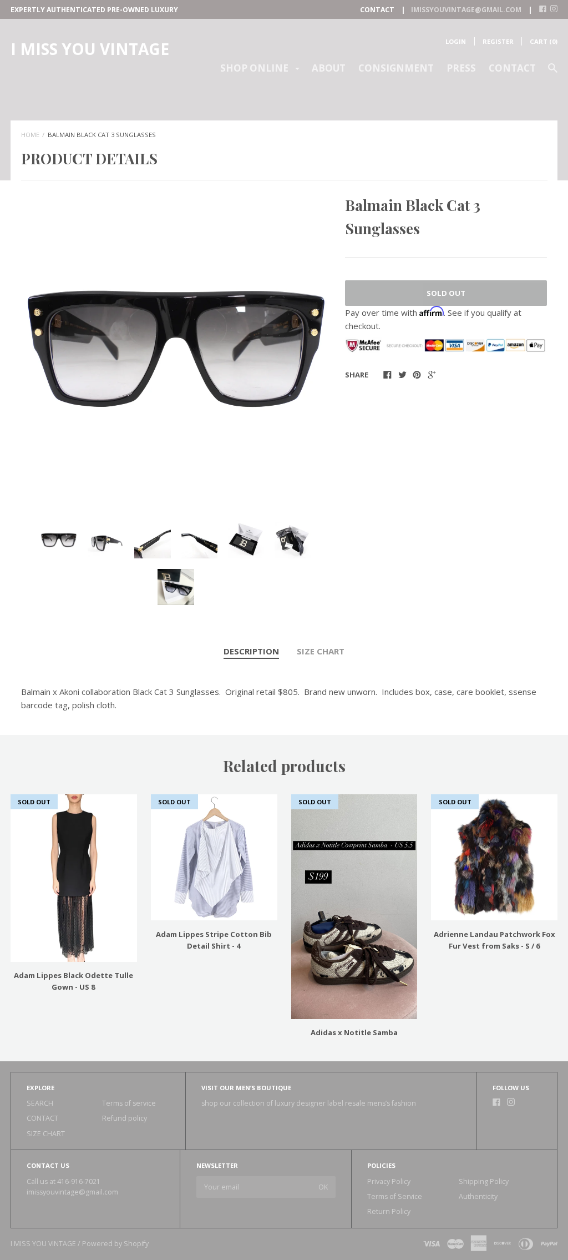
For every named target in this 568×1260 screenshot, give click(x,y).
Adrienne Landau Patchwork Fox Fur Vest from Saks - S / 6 (494, 940)
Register (498, 41)
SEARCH (40, 1103)
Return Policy (388, 1211)
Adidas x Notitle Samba (354, 1032)
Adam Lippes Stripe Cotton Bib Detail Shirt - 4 (214, 940)
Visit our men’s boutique (246, 1087)
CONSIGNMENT (396, 68)
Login (455, 41)
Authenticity (478, 1196)
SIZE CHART (320, 651)
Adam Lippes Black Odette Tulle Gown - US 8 (73, 981)
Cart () (543, 41)
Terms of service (129, 1103)
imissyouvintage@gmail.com (72, 1192)
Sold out (446, 293)
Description (251, 651)
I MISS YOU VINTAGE (90, 48)
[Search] (552, 73)
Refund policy (124, 1118)
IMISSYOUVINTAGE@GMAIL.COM (466, 9)
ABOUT (329, 68)
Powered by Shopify (115, 1243)
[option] (176, 349)
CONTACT (512, 68)
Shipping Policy (484, 1181)
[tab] (251, 651)
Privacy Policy (388, 1181)
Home (30, 134)
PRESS (461, 68)
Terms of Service (394, 1196)
